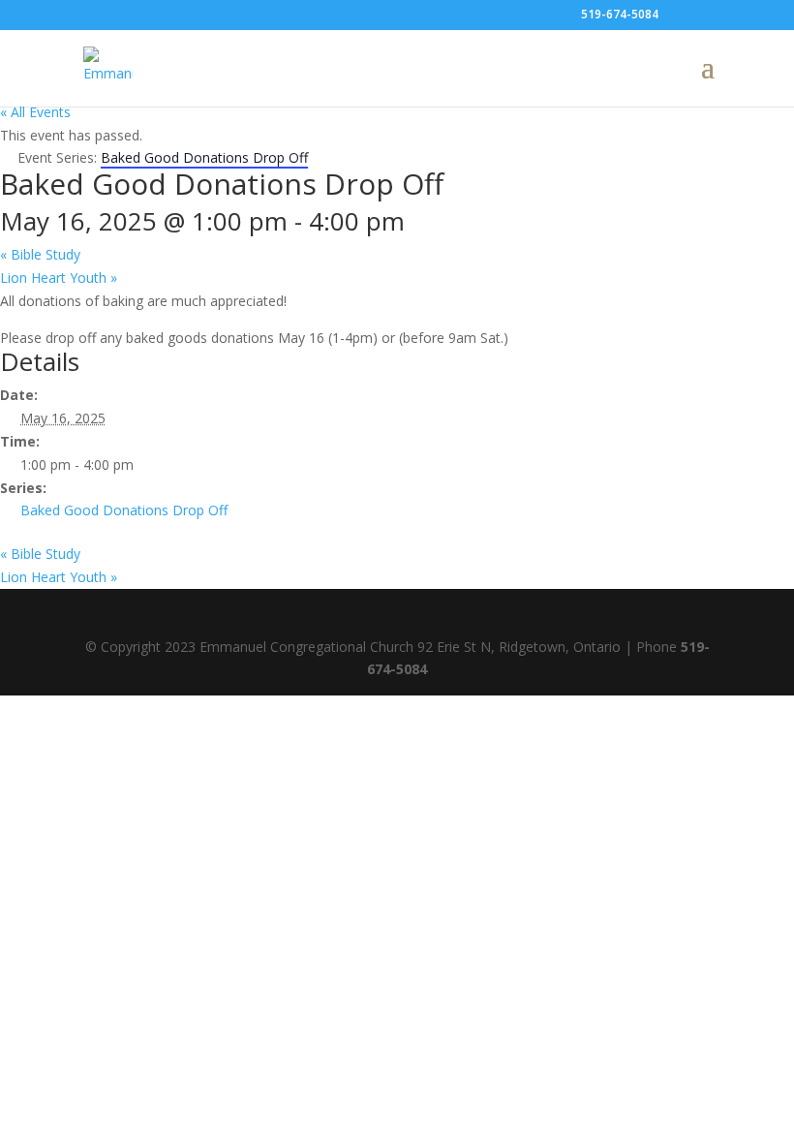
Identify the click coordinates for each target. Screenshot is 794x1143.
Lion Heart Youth (58, 277)
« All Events (35, 112)
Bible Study (40, 254)
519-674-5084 (619, 14)
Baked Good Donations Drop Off (124, 510)
